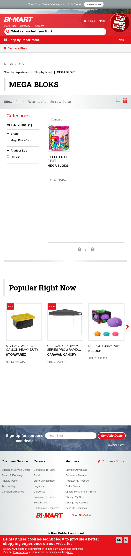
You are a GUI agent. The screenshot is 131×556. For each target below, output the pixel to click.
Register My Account (77, 480)
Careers (39, 26)
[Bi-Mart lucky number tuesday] (119, 23)
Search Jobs (41, 502)
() (103, 21)
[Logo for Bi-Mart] (18, 19)
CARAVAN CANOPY (61, 354)
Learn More (94, 4)
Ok (119, 539)
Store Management (44, 480)
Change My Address (77, 502)
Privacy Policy (20, 552)
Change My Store (75, 497)
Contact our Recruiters (46, 508)
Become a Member (76, 475)
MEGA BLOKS (34, 84)
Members (72, 461)
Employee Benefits (44, 497)
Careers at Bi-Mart (44, 469)
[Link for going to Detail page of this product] (58, 137)
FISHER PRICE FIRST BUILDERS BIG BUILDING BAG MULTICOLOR (58, 159)
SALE (52, 306)
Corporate (39, 491)
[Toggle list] (125, 101)
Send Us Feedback (76, 508)
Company (25, 26)
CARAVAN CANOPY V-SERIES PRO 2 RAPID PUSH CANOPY (63, 348)
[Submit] (7, 31)
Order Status (73, 486)
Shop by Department (24, 40)
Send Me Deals (112, 435)
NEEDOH (94, 351)
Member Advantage (76, 469)
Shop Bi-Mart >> (82, 515)
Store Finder (10, 26)
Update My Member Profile (81, 491)
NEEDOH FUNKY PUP (103, 346)
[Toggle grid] (118, 101)
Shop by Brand (43, 72)
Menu (122, 40)
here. (70, 552)
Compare (56, 119)
